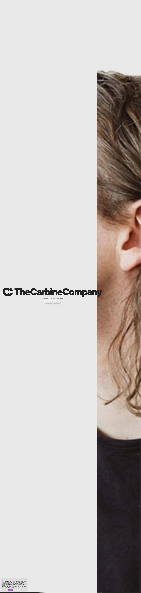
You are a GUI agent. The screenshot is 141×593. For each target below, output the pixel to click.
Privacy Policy (7, 585)
